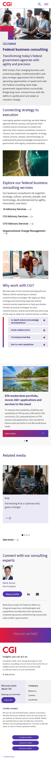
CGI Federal (9, 43)
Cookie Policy (8, 756)
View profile (12, 594)
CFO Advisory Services (15, 223)
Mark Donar (9, 583)
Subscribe (8, 700)
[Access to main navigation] (46, 4)
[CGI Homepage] (7, 4)
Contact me (37, 594)
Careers (31, 695)
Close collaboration (20, 329)
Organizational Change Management (24, 230)
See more (8, 539)
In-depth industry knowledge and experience (25, 321)
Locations (33, 699)
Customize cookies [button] (25, 743)
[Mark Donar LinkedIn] (28, 594)
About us (32, 690)
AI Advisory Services (14, 209)
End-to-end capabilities (22, 344)
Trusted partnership (20, 337)
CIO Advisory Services (15, 216)
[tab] (24, 441)
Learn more (26, 433)
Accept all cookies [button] (25, 737)
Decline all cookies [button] (25, 748)
